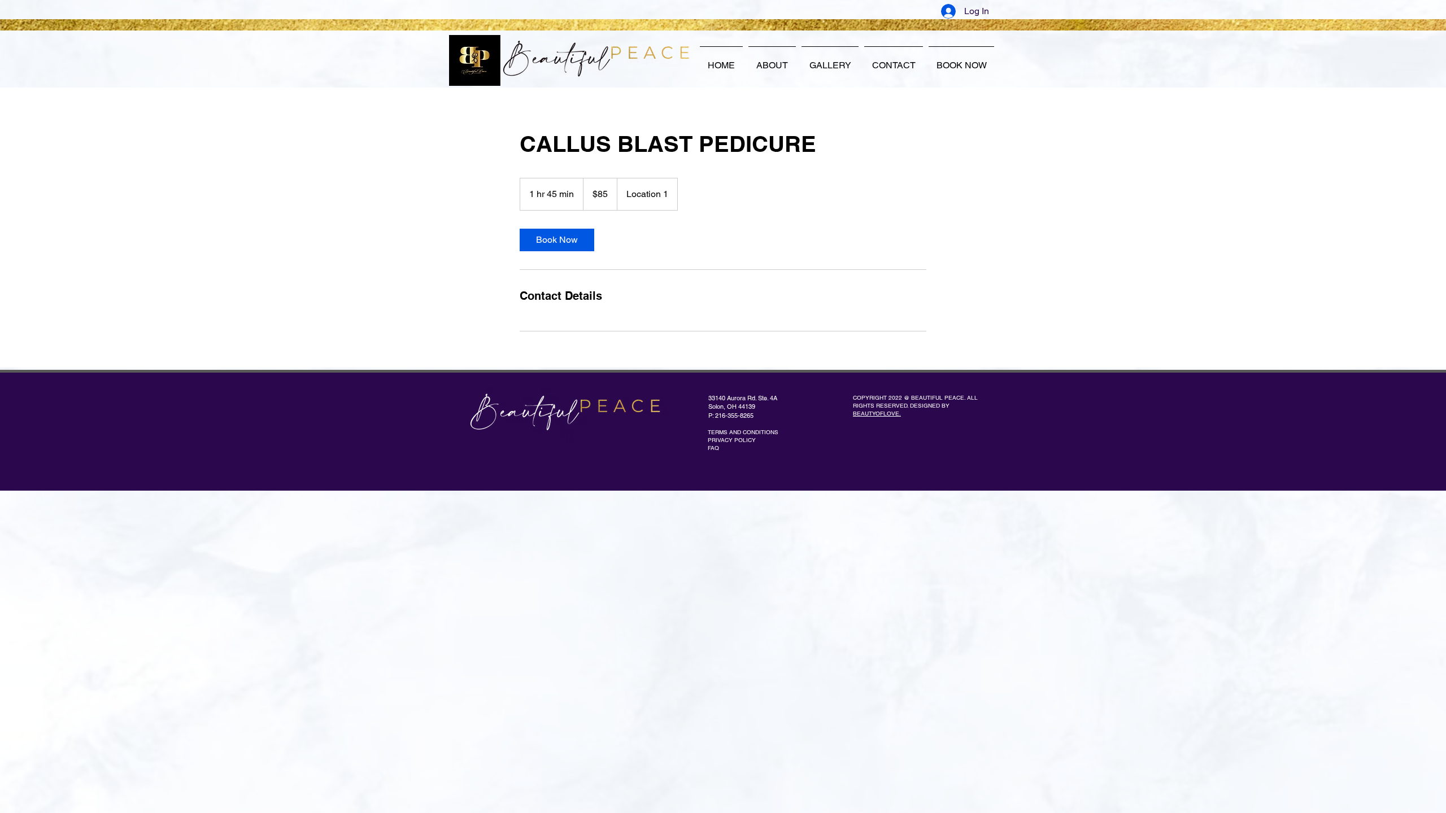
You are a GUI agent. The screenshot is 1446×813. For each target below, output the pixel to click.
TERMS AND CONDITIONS (743, 432)
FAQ (713, 448)
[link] (557, 240)
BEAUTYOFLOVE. (877, 413)
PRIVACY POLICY (732, 440)
